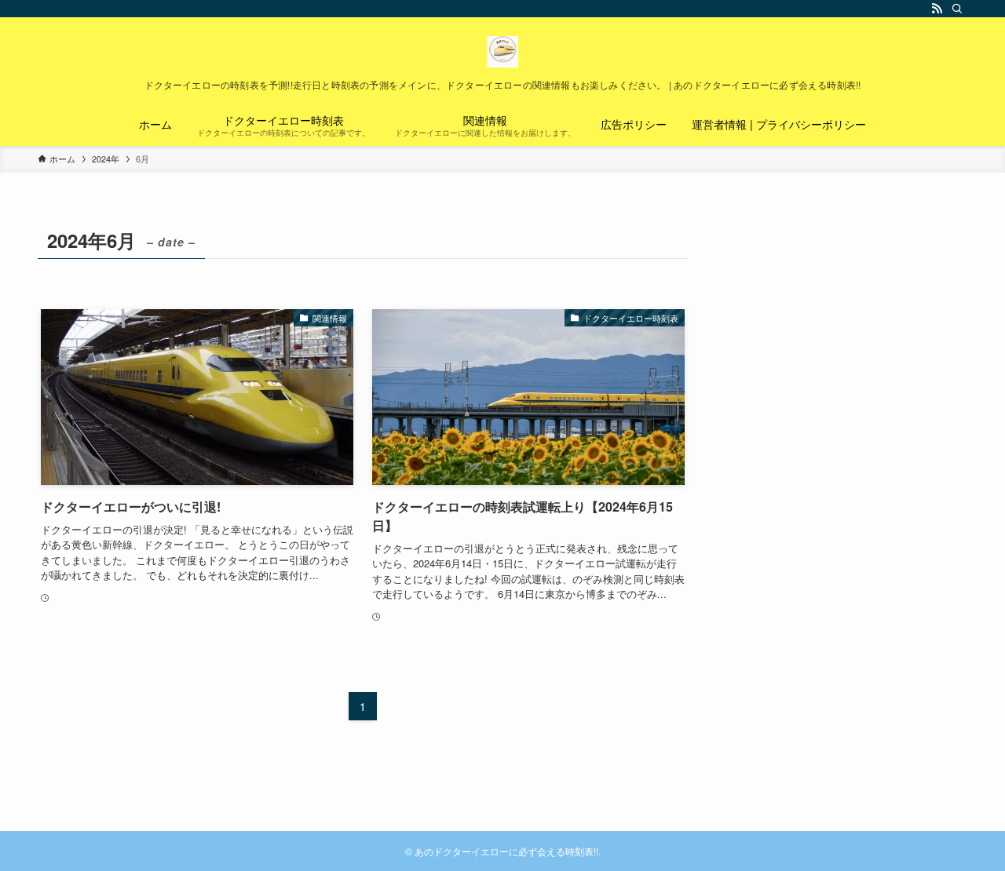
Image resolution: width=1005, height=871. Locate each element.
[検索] (957, 8)
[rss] (936, 8)
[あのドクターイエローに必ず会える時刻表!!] (502, 51)
